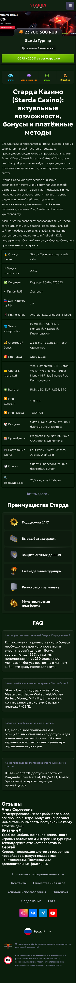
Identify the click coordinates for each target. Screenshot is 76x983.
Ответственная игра (49, 883)
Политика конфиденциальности (38, 874)
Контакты (19, 883)
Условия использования (26, 892)
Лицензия (60, 892)
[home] (38, 5)
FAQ (51, 901)
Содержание (31, 901)
